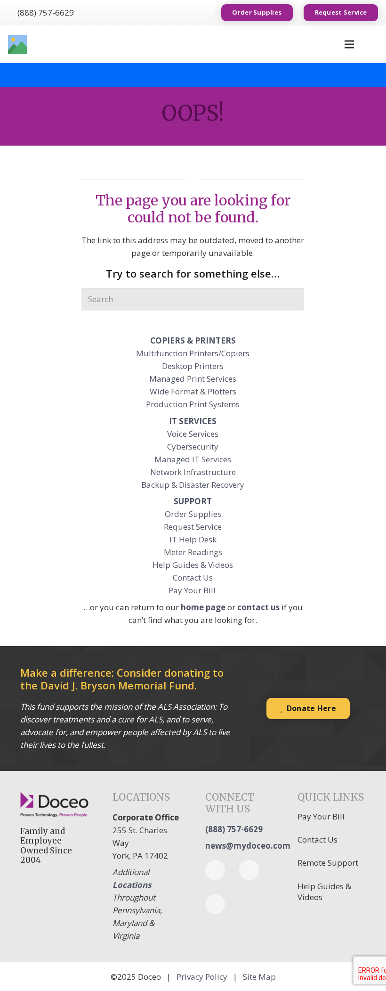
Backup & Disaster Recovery (192, 484)
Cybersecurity (192, 446)
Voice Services (192, 433)
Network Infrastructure (193, 472)
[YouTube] (215, 904)
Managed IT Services (192, 459)
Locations (132, 884)
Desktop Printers (193, 365)
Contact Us (193, 577)
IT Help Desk (193, 539)
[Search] (293, 299)
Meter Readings (193, 552)
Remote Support (328, 862)
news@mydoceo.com (247, 845)
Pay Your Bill (193, 590)
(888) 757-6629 (234, 829)
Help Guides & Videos (193, 564)
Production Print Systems (193, 404)
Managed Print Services (192, 378)
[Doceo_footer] (54, 805)
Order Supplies (193, 513)
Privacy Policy (202, 976)
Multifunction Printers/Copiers (192, 353)
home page (203, 607)
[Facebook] (215, 870)
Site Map (259, 976)
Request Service (193, 526)
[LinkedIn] (249, 870)
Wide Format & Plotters (193, 391)
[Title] (17, 44)
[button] (372, 44)
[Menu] (349, 44)
